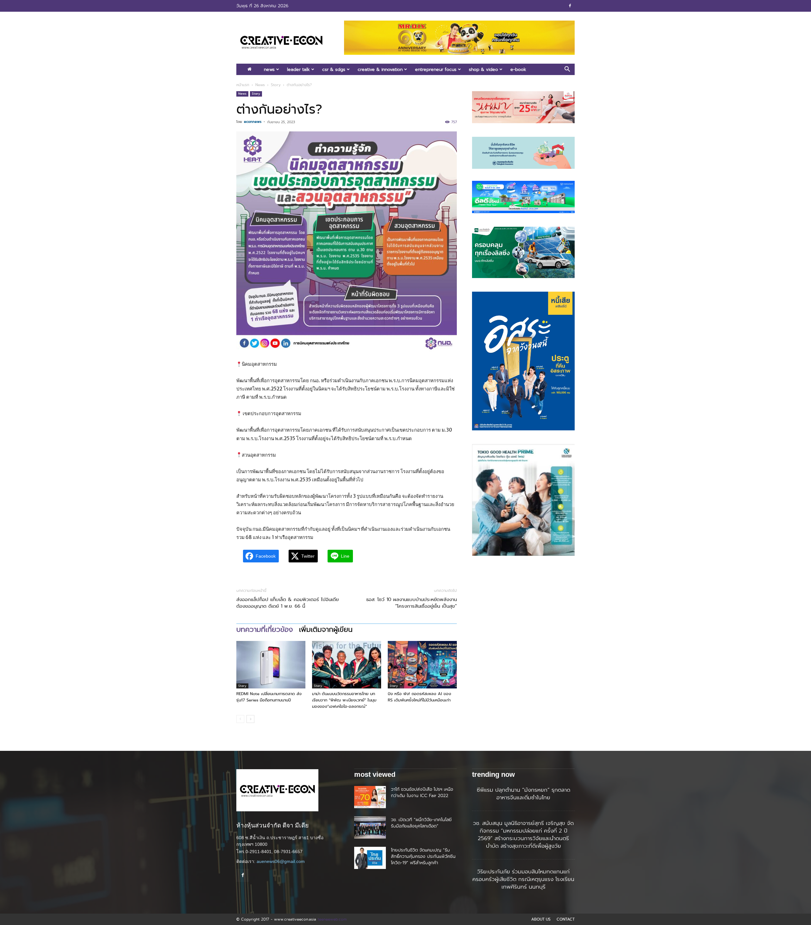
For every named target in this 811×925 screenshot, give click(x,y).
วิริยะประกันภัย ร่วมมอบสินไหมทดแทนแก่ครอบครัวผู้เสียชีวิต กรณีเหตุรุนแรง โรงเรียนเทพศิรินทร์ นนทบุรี (523, 879)
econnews (252, 121)
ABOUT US (541, 919)
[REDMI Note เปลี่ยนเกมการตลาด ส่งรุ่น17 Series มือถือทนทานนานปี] (270, 664)
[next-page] (250, 719)
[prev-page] (240, 719)
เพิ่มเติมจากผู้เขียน (326, 629)
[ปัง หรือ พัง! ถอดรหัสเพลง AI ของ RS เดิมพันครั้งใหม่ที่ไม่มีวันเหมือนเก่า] (422, 664)
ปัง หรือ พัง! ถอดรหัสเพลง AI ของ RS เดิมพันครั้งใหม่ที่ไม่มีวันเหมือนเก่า (419, 697)
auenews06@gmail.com (281, 861)
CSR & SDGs (333, 69)
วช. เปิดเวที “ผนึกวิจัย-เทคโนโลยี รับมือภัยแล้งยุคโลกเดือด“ (421, 822)
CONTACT (566, 919)
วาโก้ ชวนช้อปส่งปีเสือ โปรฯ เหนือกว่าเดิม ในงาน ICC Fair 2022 (422, 792)
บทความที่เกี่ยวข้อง (264, 629)
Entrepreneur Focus (436, 69)
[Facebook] (570, 5)
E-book (518, 69)
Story (276, 85)
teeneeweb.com (332, 919)
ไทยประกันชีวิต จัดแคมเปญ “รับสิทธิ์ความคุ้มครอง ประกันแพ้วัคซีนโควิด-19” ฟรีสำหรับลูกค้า (423, 856)
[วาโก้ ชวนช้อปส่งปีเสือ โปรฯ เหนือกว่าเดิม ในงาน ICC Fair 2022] (370, 797)
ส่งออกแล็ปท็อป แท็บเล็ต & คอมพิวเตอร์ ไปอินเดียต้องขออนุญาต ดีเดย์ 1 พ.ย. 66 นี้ (287, 603)
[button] (567, 70)
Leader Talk (298, 69)
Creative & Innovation (380, 69)
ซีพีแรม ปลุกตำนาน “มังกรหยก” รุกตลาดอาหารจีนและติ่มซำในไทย (523, 793)
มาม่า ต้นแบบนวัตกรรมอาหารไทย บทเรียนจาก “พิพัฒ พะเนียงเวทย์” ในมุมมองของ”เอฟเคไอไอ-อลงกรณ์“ (344, 700)
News (269, 69)
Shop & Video (483, 69)
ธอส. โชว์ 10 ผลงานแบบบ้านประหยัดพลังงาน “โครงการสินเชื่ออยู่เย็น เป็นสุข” (411, 603)
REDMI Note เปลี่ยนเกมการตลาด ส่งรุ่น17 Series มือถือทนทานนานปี (269, 697)
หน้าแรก (242, 85)
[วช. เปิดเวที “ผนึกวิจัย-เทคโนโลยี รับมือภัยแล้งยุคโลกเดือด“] (370, 827)
